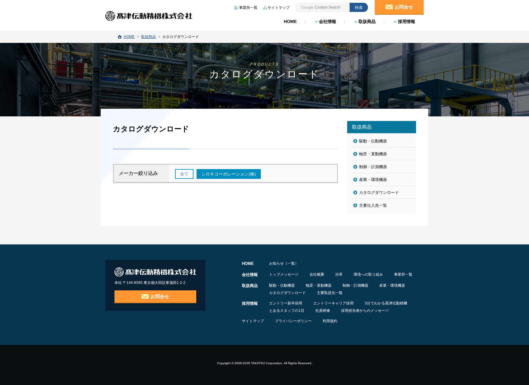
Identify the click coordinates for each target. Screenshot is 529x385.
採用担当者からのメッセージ (365, 310)
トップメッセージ (283, 274)
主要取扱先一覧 (330, 293)
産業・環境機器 (373, 179)
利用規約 (330, 321)
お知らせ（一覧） (283, 263)
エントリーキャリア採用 (333, 303)
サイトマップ (253, 321)
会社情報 (327, 21)
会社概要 (317, 274)
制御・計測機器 (373, 166)
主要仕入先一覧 (373, 205)
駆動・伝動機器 (373, 141)
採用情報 (406, 21)
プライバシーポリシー (293, 321)
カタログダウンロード (379, 192)
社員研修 (322, 310)
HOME (290, 21)
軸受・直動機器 (373, 154)
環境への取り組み (368, 274)
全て (184, 174)
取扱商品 (366, 21)
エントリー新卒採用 (285, 303)
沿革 (339, 274)
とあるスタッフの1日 (286, 310)
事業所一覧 (403, 274)
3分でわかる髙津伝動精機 (386, 303)
